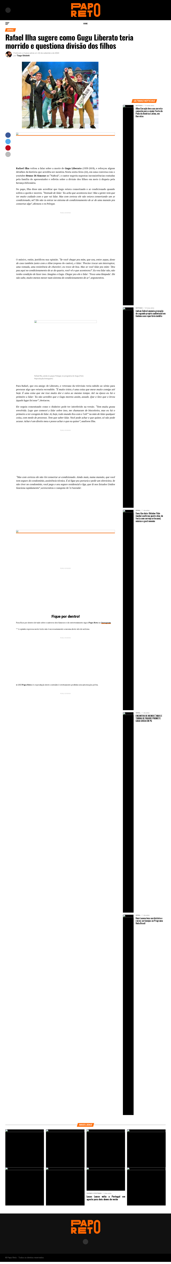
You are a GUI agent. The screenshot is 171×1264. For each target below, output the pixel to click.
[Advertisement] (65, 232)
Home (85, 23)
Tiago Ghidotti (23, 56)
